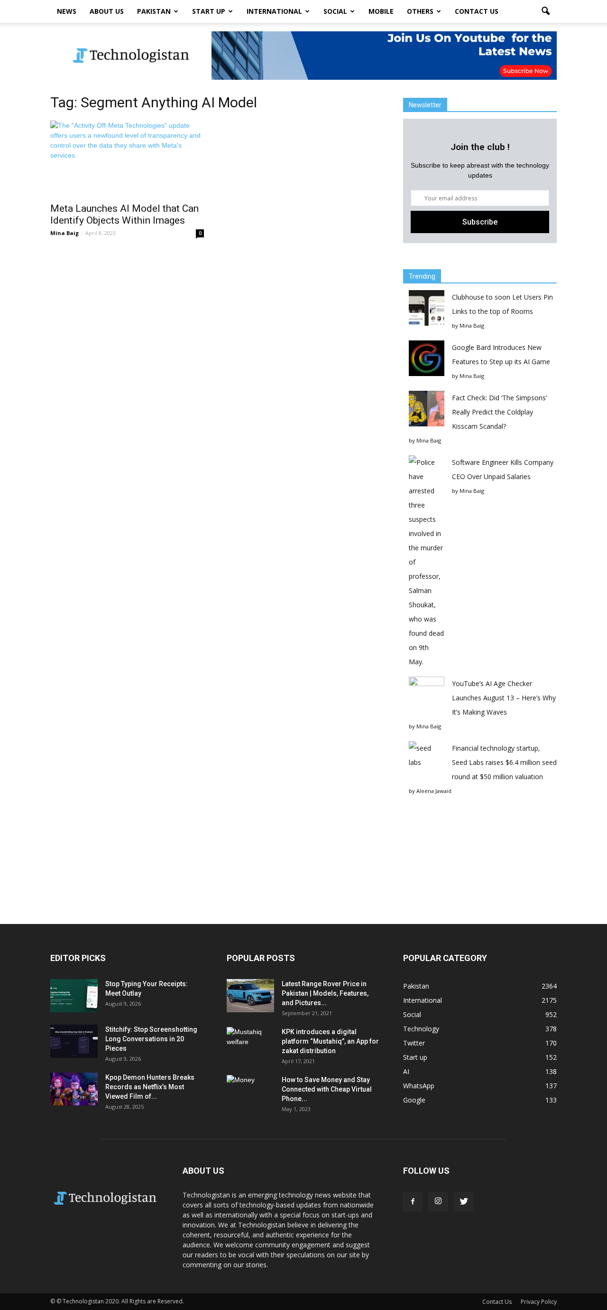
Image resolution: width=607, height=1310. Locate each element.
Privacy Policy (539, 1302)
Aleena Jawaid (433, 790)
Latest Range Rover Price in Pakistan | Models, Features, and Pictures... (325, 993)
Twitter (414, 1042)
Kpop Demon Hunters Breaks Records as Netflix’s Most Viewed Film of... (149, 1087)
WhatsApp (418, 1085)
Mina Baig (64, 232)
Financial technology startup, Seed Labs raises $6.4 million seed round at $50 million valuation (504, 762)
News (66, 11)
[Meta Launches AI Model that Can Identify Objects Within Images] (127, 159)
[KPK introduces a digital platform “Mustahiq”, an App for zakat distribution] (250, 1043)
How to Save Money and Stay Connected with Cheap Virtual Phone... (327, 1089)
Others (420, 11)
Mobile (381, 11)
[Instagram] (438, 1201)
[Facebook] (412, 1201)
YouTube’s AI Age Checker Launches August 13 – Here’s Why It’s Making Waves (504, 697)
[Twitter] (463, 1201)
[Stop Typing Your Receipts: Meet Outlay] (74, 995)
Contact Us (476, 11)
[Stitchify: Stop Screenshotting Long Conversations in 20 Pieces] (74, 1041)
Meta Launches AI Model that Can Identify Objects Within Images (124, 214)
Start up (208, 11)
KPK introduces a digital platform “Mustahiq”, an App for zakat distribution (330, 1041)
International (274, 11)
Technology (421, 1028)
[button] (545, 11)
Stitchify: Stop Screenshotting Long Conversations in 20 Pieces (151, 1039)
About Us (107, 11)
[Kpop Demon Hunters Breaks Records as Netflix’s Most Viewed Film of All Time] (74, 1089)
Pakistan (154, 11)
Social (335, 11)
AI (406, 1071)
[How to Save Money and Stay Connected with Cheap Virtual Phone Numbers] (250, 1091)
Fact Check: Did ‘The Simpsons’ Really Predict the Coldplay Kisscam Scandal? (499, 412)
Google (414, 1099)
